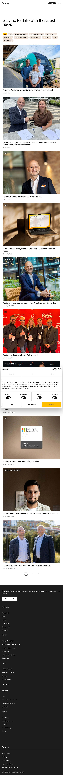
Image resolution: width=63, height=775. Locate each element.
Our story (5, 717)
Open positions (7, 669)
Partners (5, 684)
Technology (47, 37)
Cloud (4, 620)
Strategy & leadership (20, 34)
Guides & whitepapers (9, 700)
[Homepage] (5, 3)
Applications (6, 627)
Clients (4, 635)
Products (5, 630)
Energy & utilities (7, 641)
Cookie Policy (6, 760)
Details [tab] (32, 374)
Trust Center (6, 753)
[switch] (23, 397)
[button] (59, 3)
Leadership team (7, 721)
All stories (5, 658)
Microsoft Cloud (35, 37)
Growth (4, 676)
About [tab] (52, 374)
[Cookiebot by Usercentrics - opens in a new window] (54, 369)
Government (6, 651)
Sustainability (6, 728)
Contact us (52, 3)
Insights (5, 691)
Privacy (4, 757)
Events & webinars (8, 703)
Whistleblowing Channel (10, 767)
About (4, 712)
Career (4, 663)
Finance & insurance (9, 655)
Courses (5, 707)
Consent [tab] (10, 374)
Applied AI (5, 613)
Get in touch (8, 599)
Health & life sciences (9, 648)
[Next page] (41, 573)
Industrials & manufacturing (11, 644)
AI (10, 34)
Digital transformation (21, 37)
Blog (3, 696)
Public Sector (7, 37)
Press (4, 731)
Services (5, 607)
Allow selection (31, 404)
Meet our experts (8, 672)
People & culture (51, 34)
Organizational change (36, 34)
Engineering (6, 623)
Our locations (6, 679)
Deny (11, 404)
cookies (9, 382)
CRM (55, 37)
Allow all (51, 404)
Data (3, 616)
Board (4, 724)
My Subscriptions (8, 764)
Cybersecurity (8, 40)
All (5, 34)
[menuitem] (31, 619)
